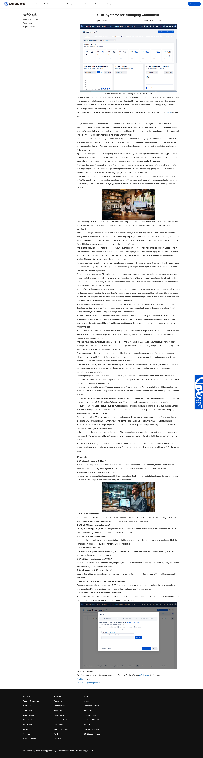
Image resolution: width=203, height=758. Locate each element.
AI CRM (80, 678)
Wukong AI (27, 706)
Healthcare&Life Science (93, 720)
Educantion (58, 710)
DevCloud (57, 738)
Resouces (99, 4)
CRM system (144, 675)
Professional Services (92, 729)
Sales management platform (88, 682)
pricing (86, 701)
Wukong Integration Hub (63, 729)
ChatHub (26, 734)
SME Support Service (92, 734)
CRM (169, 112)
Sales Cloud (27, 710)
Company (110, 4)
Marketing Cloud (90, 715)
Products (47, 4)
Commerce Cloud (60, 720)
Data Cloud (27, 724)
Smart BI (87, 724)
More (86, 696)
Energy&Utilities (59, 715)
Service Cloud (28, 715)
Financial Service (29, 720)
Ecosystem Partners (84, 4)
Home (38, 4)
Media (25, 729)
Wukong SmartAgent (31, 701)
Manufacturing (59, 724)
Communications (60, 706)
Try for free (194, 4)
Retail (56, 734)
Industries (59, 4)
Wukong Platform (29, 738)
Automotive (58, 701)
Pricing (69, 4)
